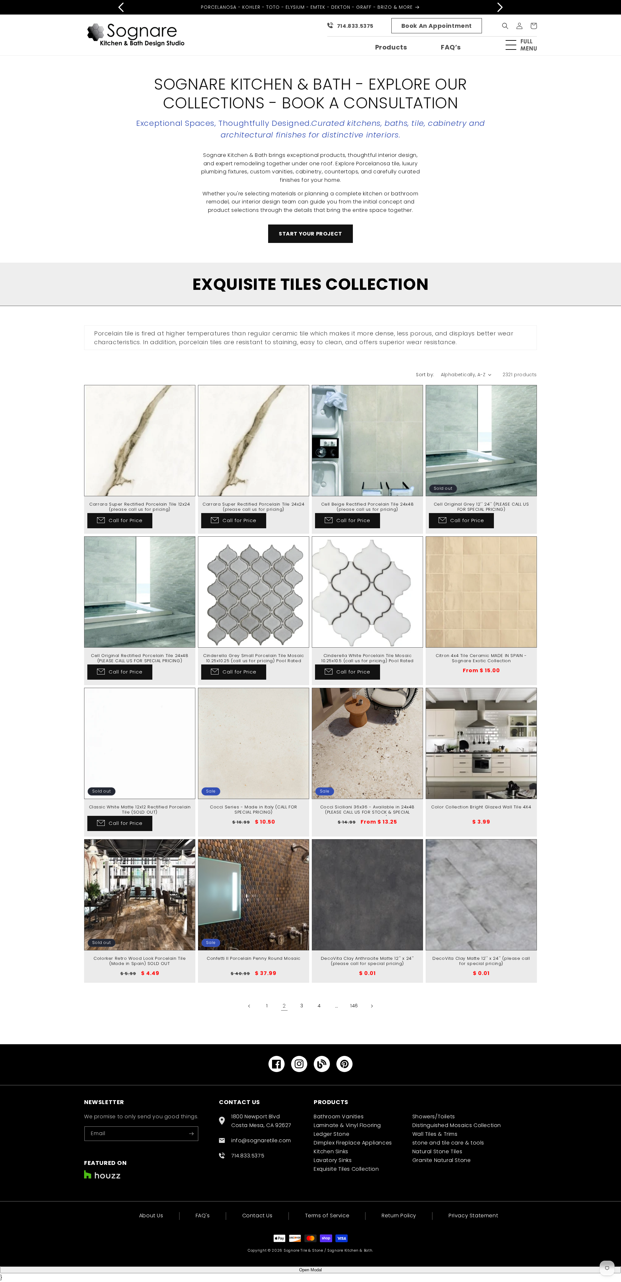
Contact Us (257, 1215)
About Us (151, 1216)
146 (354, 1006)
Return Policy (399, 1215)
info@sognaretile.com (261, 1140)
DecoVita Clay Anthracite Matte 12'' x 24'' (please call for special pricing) (367, 961)
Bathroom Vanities (339, 1116)
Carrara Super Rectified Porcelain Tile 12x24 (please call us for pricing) (139, 507)
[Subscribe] (191, 1133)
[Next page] (372, 1006)
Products (391, 47)
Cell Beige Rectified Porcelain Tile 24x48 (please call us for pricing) (367, 507)
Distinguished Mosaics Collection (456, 1125)
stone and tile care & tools (448, 1142)
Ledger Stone (331, 1134)
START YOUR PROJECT (310, 233)
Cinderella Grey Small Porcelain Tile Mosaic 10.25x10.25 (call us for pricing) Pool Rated (253, 658)
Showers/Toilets (433, 1116)
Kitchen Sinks (331, 1151)
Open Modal (310, 1269)
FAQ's (203, 1215)
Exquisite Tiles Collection (346, 1169)
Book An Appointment (436, 26)
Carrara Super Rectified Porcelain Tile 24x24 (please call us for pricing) (253, 507)
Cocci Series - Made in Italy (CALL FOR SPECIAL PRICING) (253, 810)
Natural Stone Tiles (437, 1151)
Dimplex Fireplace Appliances (353, 1142)
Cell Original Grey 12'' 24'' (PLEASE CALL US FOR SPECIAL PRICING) (481, 507)
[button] (524, 45)
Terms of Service (327, 1215)
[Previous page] (249, 1006)
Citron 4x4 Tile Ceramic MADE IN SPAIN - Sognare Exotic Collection (481, 658)
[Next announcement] (500, 7)
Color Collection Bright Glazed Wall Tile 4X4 (481, 807)
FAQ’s (451, 47)
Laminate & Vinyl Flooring (347, 1125)
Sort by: (425, 374)
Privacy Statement (473, 1215)
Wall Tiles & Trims (435, 1134)
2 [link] (284, 1006)
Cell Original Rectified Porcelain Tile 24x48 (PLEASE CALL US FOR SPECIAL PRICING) (139, 658)
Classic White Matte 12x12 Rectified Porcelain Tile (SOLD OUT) (140, 810)
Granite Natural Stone (441, 1160)
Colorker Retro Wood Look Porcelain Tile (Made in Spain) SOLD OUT (139, 961)
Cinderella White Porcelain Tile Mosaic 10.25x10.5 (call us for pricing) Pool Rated (367, 658)
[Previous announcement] (121, 7)
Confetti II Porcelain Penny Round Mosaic (253, 958)
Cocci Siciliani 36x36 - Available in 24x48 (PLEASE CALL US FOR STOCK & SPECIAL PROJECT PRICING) (367, 813)
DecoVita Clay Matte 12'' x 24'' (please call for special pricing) (481, 961)
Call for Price (126, 520)
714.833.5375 (355, 26)
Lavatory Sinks (333, 1160)
